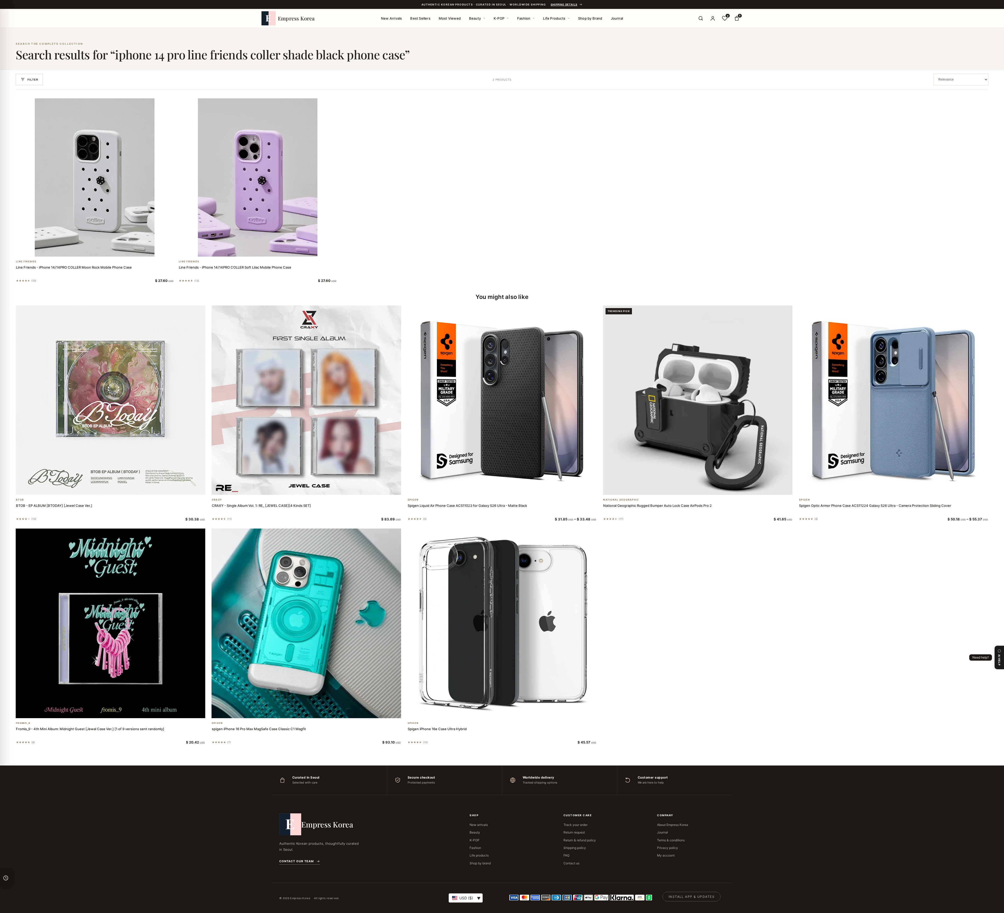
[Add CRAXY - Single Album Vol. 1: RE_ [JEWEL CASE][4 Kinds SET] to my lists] (312, 488)
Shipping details (564, 4)
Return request (574, 832)
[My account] (712, 18)
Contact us (571, 863)
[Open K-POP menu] (508, 18)
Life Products (554, 18)
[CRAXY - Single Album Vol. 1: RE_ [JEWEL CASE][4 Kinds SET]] (306, 400)
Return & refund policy (579, 840)
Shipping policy (574, 848)
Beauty (475, 18)
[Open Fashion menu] (533, 18)
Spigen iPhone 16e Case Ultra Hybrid (437, 729)
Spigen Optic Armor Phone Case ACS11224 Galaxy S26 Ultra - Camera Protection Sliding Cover (875, 505)
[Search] (700, 18)
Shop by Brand (590, 18)
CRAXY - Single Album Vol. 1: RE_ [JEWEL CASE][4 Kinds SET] (261, 505)
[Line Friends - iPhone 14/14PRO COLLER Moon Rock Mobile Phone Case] (95, 177)
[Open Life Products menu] (569, 18)
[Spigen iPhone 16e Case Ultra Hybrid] (502, 623)
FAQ (566, 855)
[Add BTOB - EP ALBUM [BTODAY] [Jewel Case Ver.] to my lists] (116, 488)
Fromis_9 (23, 723)
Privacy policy (667, 848)
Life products (479, 855)
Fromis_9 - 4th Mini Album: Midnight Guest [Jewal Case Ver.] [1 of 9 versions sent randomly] (90, 729)
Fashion (523, 18)
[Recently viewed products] (6, 878)
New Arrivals (391, 18)
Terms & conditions (671, 840)
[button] (88, 249)
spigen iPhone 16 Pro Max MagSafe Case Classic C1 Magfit (259, 729)
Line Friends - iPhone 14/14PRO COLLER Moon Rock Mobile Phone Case (74, 267)
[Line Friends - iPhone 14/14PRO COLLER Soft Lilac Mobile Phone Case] (258, 177)
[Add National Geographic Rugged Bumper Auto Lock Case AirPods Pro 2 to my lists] (704, 488)
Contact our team (296, 861)
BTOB (20, 499)
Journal (617, 18)
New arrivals (479, 825)
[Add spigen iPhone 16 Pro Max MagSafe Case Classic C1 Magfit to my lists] (312, 711)
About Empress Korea (672, 825)
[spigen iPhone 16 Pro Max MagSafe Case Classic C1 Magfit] (306, 623)
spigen (413, 499)
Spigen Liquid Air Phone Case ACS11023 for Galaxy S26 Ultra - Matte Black (467, 505)
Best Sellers (420, 18)
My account (666, 855)
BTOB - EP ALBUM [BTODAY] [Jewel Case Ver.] (54, 505)
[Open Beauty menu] (484, 18)
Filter (32, 79)
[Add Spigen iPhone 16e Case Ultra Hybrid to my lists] (508, 711)
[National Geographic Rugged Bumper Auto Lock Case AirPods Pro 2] (697, 400)
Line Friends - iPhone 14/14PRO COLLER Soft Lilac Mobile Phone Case (235, 267)
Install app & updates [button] (692, 897)
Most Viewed (450, 18)
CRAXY (217, 499)
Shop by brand (480, 863)
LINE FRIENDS (26, 261)
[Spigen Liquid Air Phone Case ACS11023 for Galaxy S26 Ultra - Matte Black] (502, 400)
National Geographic (621, 499)
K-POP (499, 18)
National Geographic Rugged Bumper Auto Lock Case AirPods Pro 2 (657, 505)
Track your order (575, 825)
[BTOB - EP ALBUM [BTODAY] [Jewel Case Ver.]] (110, 400)
